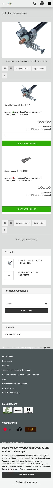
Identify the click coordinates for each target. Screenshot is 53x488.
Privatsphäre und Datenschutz (14, 384)
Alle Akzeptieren (26, 475)
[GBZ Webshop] (6, 3)
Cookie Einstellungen (11, 393)
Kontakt (5, 365)
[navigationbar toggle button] (49, 3)
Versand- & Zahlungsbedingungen (16, 370)
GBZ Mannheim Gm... (13, 334)
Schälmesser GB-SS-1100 (16, 171)
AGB (4, 379)
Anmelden (26, 311)
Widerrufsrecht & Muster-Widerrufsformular (20, 375)
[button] (5, 68)
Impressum (7, 361)
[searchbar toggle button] (34, 3)
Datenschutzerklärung (29, 469)
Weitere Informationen (26, 482)
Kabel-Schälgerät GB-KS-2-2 (17, 105)
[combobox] (23, 68)
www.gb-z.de (45, 347)
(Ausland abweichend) (33, 112)
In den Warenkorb (26, 143)
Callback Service (9, 388)
